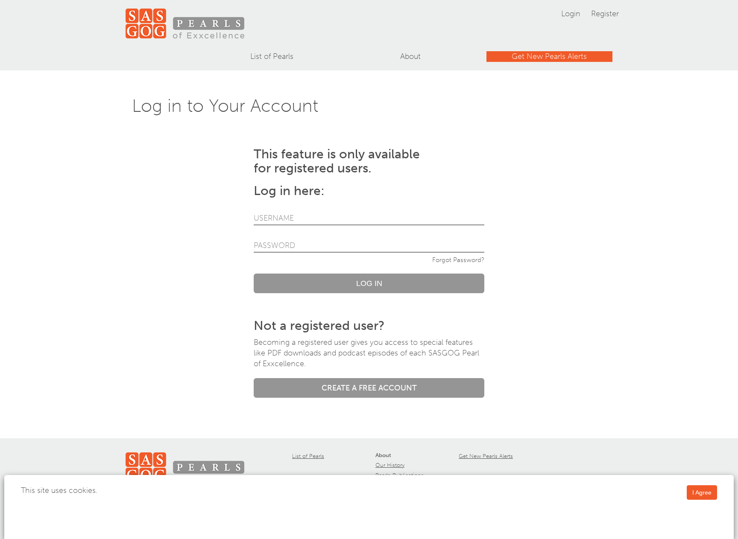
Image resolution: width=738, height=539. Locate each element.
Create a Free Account (369, 388)
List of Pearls (271, 56)
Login (570, 13)
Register (605, 13)
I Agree (702, 492)
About (410, 56)
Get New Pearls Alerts (549, 56)
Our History (389, 465)
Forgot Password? (458, 260)
